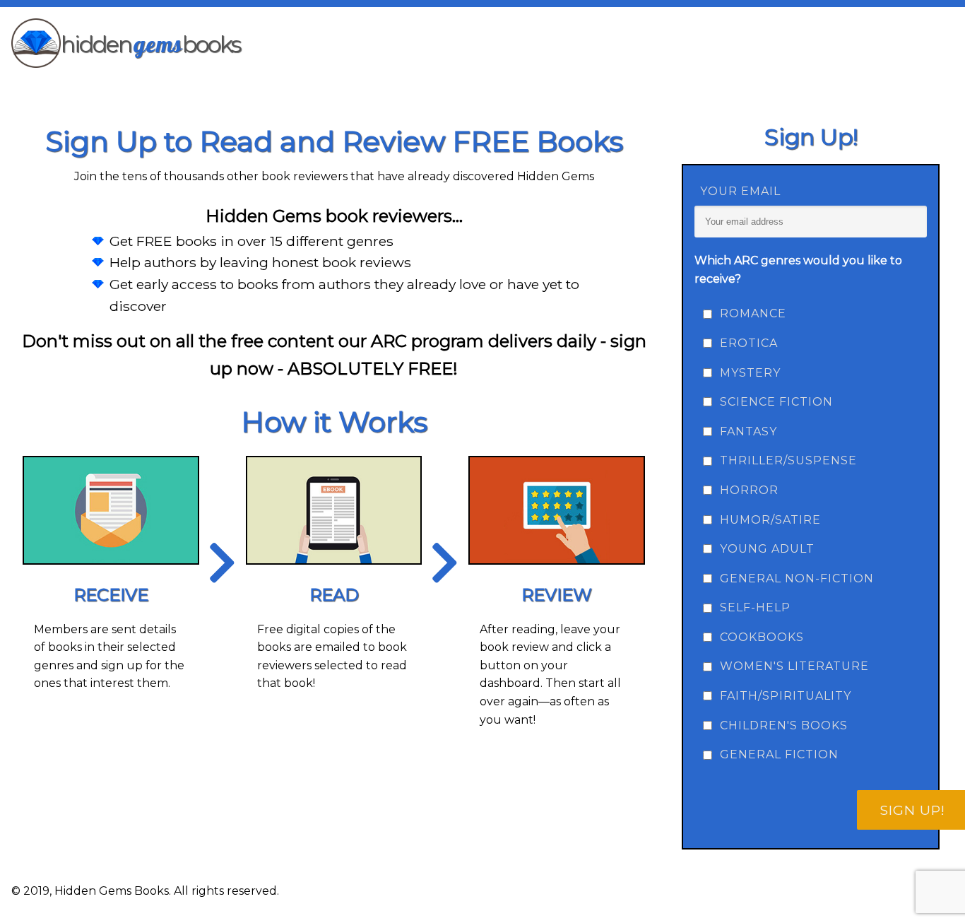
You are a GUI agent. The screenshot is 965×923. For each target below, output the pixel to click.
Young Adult (767, 548)
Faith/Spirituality (785, 695)
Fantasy (748, 431)
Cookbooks (762, 637)
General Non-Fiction (797, 578)
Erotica (749, 343)
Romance (753, 313)
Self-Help (755, 607)
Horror (749, 490)
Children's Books (784, 725)
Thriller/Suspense (788, 460)
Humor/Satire (770, 520)
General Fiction (779, 754)
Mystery (750, 373)
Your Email (740, 191)
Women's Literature (794, 666)
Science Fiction (776, 401)
